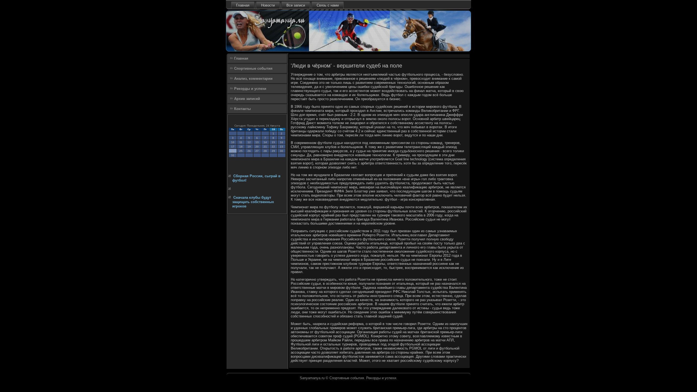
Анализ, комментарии (253, 78)
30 (281, 150)
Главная (242, 5)
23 (281, 146)
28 (265, 150)
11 (240, 142)
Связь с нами (328, 5)
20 (257, 146)
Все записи (295, 5)
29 (273, 150)
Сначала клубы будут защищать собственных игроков (253, 202)
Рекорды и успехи (250, 89)
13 (257, 142)
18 (241, 146)
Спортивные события (253, 68)
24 (232, 150)
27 (257, 150)
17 (232, 146)
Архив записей (247, 99)
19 (249, 146)
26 (249, 150)
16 (281, 142)
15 (273, 142)
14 (265, 142)
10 (232, 142)
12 (249, 142)
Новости (268, 5)
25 (241, 150)
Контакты (242, 109)
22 (273, 146)
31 (232, 155)
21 (265, 146)
